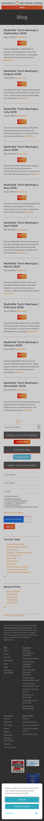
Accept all (22, 799)
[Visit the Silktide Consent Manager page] (36, 813)
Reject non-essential (22, 806)
